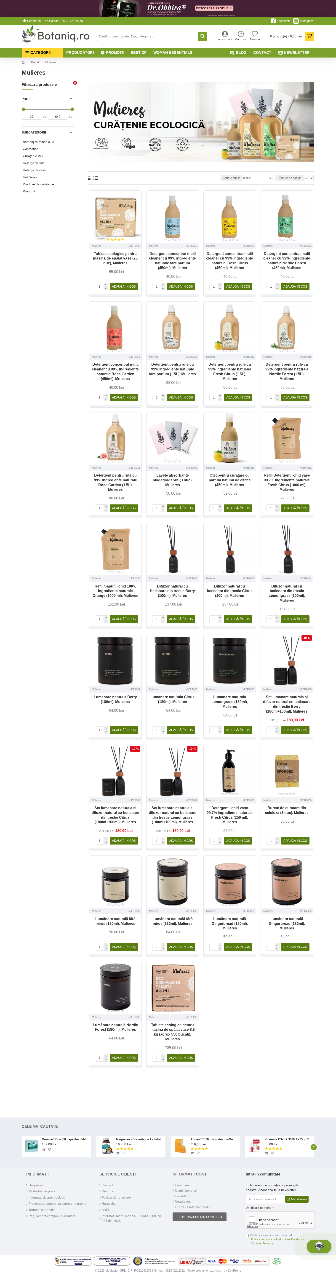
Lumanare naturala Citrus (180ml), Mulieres (172, 699)
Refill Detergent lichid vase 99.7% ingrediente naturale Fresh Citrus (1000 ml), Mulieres (287, 482)
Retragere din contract (201, 1217)
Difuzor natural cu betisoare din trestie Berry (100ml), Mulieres (172, 591)
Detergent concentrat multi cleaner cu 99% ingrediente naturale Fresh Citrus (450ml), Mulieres (229, 261)
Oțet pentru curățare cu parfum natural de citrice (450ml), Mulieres (230, 480)
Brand (35, 62)
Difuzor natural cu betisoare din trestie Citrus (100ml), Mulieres (230, 591)
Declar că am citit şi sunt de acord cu (277, 1239)
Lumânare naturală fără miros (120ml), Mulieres (115, 921)
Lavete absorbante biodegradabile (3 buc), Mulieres (172, 480)
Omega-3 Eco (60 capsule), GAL (64, 1139)
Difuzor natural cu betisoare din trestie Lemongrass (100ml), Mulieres (287, 593)
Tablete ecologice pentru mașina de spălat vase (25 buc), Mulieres (115, 258)
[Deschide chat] (319, 1246)
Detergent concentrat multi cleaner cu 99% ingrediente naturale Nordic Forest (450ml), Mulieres (286, 261)
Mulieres (96, 245)
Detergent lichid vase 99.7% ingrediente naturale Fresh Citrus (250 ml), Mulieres (230, 815)
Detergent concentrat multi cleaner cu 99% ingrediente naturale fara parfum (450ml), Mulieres (172, 261)
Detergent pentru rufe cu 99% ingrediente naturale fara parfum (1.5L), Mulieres (172, 369)
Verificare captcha (259, 1207)
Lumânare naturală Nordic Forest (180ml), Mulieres (115, 1027)
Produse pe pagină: (290, 178)
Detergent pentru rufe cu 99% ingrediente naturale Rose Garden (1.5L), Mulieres (115, 482)
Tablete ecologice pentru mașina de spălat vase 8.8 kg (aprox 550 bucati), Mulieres (172, 1032)
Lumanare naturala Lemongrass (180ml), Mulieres (229, 701)
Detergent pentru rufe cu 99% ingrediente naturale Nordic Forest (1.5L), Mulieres (286, 371)
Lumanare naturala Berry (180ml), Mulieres (115, 699)
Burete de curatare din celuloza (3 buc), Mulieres (287, 810)
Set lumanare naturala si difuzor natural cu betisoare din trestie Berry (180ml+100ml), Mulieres (287, 704)
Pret (26, 99)
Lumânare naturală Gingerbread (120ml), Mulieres (230, 923)
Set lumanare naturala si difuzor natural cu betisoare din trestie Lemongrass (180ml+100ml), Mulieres (172, 815)
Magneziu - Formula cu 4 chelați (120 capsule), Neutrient (140, 1139)
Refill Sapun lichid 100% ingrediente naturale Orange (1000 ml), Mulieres (115, 591)
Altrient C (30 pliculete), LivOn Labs (214, 1139)
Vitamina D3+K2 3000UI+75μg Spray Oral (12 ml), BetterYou (288, 1139)
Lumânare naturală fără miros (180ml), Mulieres (172, 921)
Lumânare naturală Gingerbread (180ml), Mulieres (287, 923)
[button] (22, 1147)
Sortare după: (231, 178)
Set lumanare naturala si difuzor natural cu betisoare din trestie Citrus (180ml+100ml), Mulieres (115, 815)
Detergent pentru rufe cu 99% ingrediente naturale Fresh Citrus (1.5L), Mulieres (229, 371)
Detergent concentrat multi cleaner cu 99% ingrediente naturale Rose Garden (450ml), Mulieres (115, 371)
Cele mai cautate (40, 1126)
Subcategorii (34, 132)
